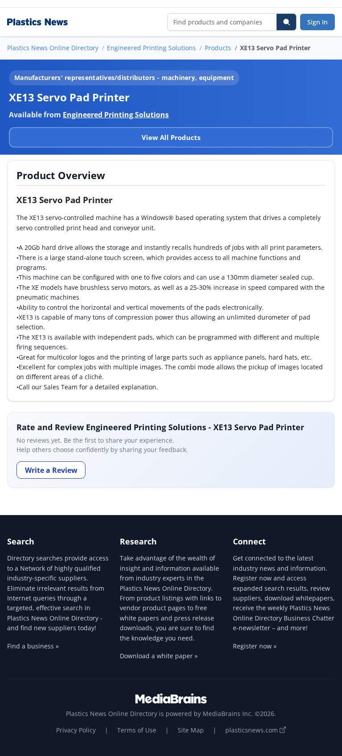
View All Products (171, 137)
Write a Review (51, 470)
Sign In (317, 22)
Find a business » (33, 646)
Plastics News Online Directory (52, 48)
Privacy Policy (76, 730)
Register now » (255, 646)
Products (218, 48)
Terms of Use (136, 730)
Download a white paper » (159, 656)
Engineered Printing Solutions (151, 48)
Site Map (191, 730)
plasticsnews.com (252, 730)
